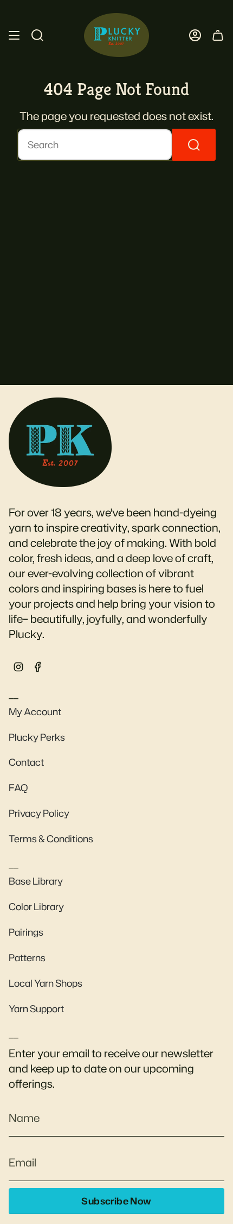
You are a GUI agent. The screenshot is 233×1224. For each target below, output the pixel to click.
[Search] (194, 145)
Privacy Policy (39, 813)
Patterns (27, 957)
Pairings (26, 932)
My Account (35, 711)
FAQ (18, 787)
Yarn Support (36, 1008)
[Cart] (217, 35)
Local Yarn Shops (45, 983)
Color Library (36, 906)
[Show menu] (14, 35)
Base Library (36, 881)
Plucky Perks (37, 737)
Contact (26, 762)
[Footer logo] (60, 442)
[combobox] (95, 144)
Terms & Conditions (51, 839)
